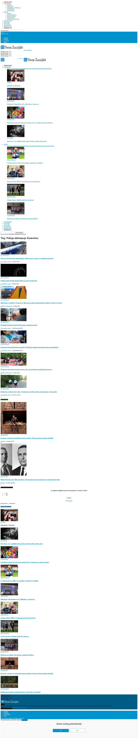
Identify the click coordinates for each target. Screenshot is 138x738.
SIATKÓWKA (11, 18)
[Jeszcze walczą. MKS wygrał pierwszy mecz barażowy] (15, 177)
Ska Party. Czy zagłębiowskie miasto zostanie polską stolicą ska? (26, 141)
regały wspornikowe (75, 718)
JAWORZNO (10, 9)
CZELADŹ (10, 6)
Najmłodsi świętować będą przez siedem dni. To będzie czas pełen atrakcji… (30, 123)
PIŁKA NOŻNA (11, 16)
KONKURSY (7, 25)
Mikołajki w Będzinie (13, 85)
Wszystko (10, 68)
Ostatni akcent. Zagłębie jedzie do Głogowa (20, 200)
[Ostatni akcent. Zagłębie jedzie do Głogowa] (15, 195)
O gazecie (6, 40)
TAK (61, 730)
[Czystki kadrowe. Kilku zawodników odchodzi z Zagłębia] (15, 158)
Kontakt (6, 38)
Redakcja (3, 441)
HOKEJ (9, 13)
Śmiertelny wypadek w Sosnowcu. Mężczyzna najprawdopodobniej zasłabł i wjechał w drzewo (31, 303)
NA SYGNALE (8, 20)
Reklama (6, 39)
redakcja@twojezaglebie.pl (19, 707)
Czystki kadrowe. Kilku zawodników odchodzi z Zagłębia (25, 163)
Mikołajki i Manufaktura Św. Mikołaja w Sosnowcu (23, 104)
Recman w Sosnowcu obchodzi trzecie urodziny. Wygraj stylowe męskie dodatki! (27, 438)
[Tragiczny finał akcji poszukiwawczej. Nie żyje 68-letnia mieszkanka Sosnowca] (14, 365)
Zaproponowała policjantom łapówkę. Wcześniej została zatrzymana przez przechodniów (30, 347)
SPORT (6, 12)
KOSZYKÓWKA (11, 15)
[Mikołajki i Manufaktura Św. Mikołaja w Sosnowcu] (15, 99)
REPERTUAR (7, 26)
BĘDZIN (9, 5)
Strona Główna (4, 234)
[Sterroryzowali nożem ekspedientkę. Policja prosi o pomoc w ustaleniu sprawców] (14, 254)
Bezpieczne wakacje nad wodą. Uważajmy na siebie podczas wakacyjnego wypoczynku (29, 392)
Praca (5, 42)
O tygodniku (7, 714)
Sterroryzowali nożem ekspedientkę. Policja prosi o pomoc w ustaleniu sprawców (27, 258)
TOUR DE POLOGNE (13, 19)
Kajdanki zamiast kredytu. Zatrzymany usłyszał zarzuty (19, 325)
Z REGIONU (7, 3)
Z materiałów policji (6, 261)
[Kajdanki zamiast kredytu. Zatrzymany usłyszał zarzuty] (14, 320)
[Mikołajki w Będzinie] (15, 81)
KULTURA (7, 23)
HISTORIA (7, 22)
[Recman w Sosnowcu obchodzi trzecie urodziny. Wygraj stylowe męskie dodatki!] (14, 433)
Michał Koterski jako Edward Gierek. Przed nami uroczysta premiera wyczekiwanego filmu (30, 479)
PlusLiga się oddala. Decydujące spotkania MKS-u (22, 218)
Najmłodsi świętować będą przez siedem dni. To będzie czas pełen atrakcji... (25, 562)
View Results (69, 500)
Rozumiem (24, 720)
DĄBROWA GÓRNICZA (14, 7)
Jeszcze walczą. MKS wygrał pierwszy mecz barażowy (23, 181)
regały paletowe (85, 718)
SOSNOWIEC (11, 10)
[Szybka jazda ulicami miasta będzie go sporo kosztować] (14, 276)
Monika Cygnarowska (6, 306)
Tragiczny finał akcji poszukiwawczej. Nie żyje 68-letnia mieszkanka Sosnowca (26, 369)
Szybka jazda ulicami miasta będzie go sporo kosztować (19, 281)
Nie (7, 495)
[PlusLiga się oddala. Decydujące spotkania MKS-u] (15, 214)
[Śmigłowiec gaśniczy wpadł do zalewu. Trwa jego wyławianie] (9, 687)
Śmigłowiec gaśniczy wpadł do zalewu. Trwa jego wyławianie (20, 692)
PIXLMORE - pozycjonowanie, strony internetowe (46, 718)
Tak (7, 493)
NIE (77, 730)
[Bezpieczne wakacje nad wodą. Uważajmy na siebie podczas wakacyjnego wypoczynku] (14, 387)
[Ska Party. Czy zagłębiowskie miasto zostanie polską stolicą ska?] (15, 136)
